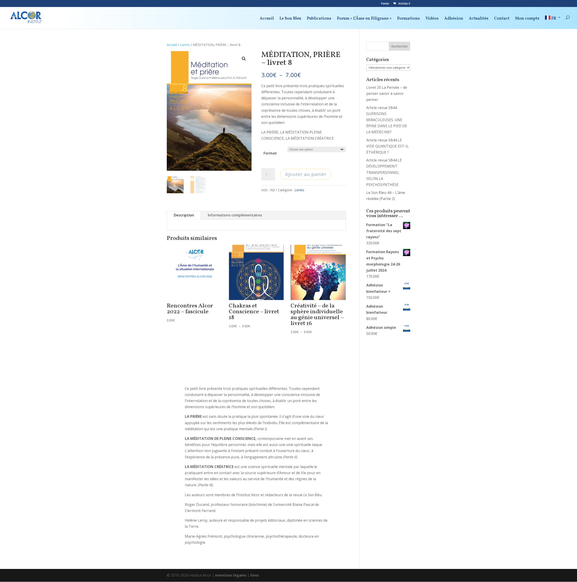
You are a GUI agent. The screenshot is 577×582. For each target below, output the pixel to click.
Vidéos (432, 19)
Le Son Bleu (290, 19)
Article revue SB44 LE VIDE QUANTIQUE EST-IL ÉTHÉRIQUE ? (387, 146)
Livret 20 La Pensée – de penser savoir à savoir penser (386, 93)
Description (184, 215)
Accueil (267, 19)
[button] (244, 59)
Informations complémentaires (235, 215)
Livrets (185, 44)
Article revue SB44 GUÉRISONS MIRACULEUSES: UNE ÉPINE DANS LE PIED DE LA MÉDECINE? (386, 120)
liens (254, 575)
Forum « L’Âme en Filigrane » (364, 19)
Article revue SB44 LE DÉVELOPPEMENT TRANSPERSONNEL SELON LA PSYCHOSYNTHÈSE (384, 172)
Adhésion (453, 19)
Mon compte (527, 19)
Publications (319, 19)
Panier (385, 3)
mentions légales (231, 575)
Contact (501, 19)
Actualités (478, 19)
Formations (408, 19)
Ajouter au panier (306, 174)
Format (270, 153)
